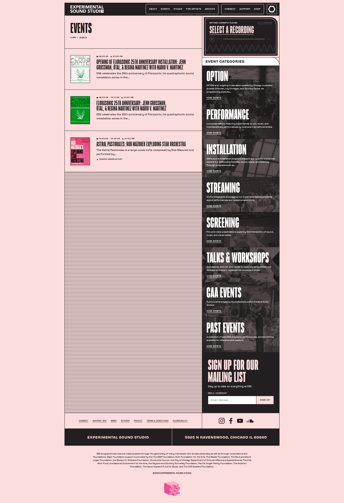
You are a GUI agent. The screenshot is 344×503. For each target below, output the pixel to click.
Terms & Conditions (158, 421)
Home (73, 37)
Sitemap (125, 421)
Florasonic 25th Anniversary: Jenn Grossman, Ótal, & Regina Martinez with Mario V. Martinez (131, 105)
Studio (178, 9)
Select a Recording (231, 29)
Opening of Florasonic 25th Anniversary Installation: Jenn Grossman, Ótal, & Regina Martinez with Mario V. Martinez (141, 64)
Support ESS (100, 421)
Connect (230, 9)
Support (244, 9)
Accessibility (180, 421)
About (153, 9)
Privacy (138, 421)
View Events (214, 98)
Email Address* (217, 393)
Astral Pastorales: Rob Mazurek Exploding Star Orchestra (141, 144)
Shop (257, 9)
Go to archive (265, 23)
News (114, 421)
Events (165, 9)
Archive (210, 9)
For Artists (193, 9)
